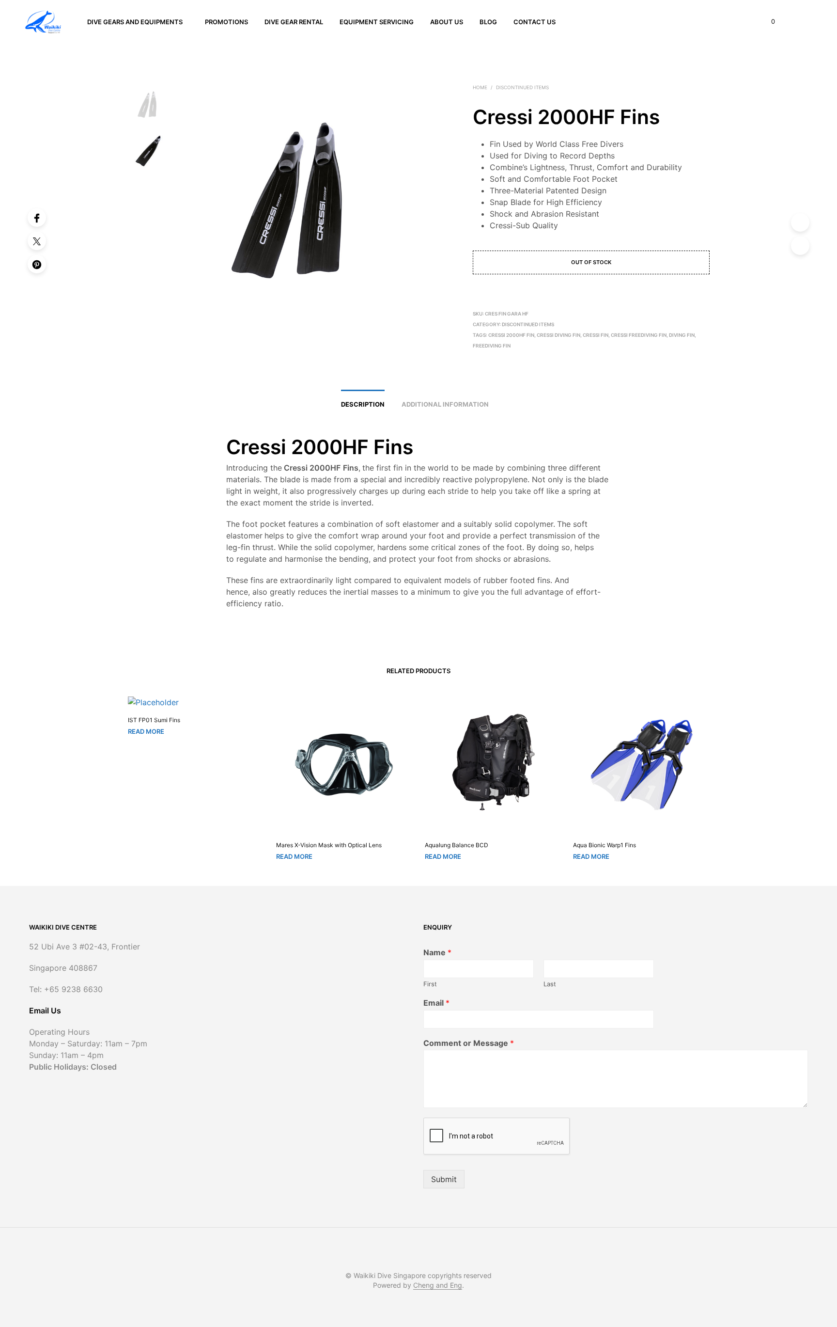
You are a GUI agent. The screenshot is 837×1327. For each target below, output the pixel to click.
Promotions (226, 22)
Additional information (445, 404)
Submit (444, 1179)
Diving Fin (682, 335)
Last (549, 984)
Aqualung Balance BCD (456, 845)
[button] (767, 22)
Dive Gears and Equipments (135, 22)
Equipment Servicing (377, 22)
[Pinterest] (37, 264)
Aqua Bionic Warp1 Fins (604, 845)
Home (480, 87)
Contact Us (534, 22)
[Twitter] (37, 241)
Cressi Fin (595, 335)
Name (437, 952)
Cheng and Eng (437, 1285)
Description (363, 404)
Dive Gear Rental (293, 22)
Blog (488, 22)
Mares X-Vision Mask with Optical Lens (329, 845)
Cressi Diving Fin (558, 335)
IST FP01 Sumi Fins (154, 720)
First (430, 984)
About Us (446, 22)
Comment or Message (468, 1043)
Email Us (45, 1010)
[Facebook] (37, 217)
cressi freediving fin (638, 335)
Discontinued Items (522, 87)
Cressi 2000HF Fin (511, 335)
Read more (146, 731)
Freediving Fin (492, 345)
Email (436, 1003)
